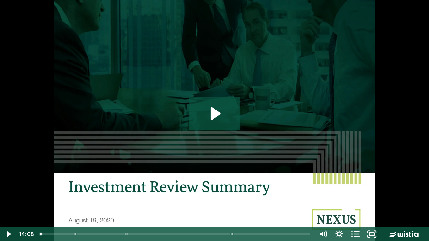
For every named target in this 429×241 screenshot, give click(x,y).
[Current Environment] (75, 234)
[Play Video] (8, 234)
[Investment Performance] (232, 234)
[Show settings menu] (339, 234)
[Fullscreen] (372, 234)
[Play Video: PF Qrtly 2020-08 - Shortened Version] (214, 113)
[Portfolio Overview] (126, 234)
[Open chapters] (355, 234)
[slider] (176, 234)
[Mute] (323, 234)
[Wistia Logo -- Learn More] (404, 234)
